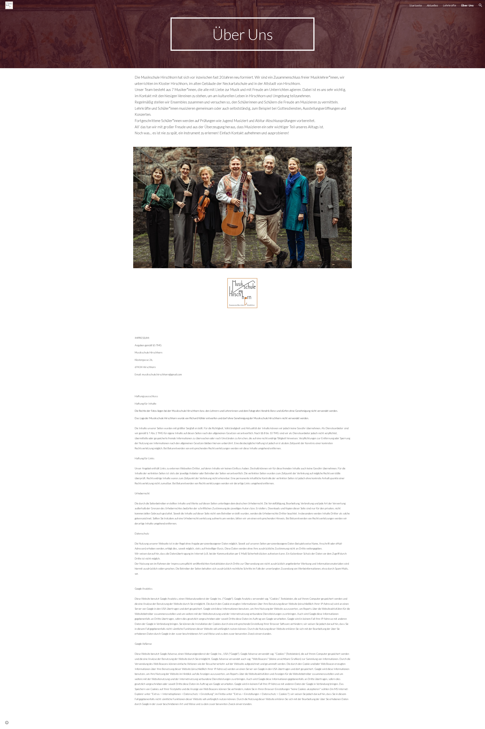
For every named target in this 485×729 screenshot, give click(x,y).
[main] (242, 34)
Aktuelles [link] (432, 5)
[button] (480, 5)
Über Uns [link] (467, 5)
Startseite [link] (415, 5)
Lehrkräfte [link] (449, 5)
